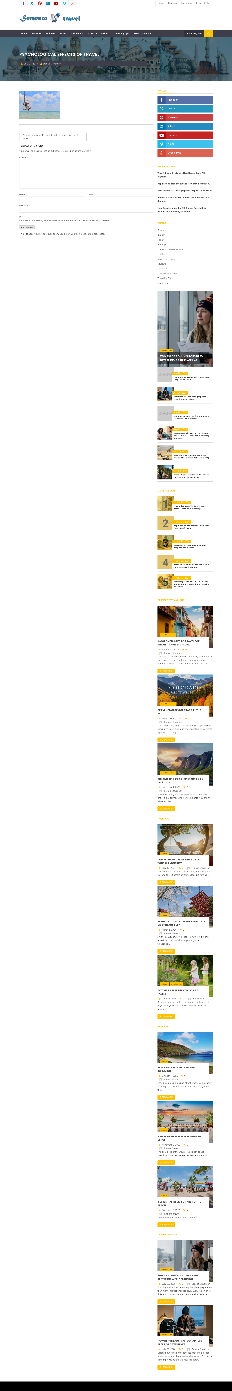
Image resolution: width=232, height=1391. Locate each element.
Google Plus (174, 152)
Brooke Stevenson (52, 63)
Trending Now (195, 33)
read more (166, 671)
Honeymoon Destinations (170, 249)
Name (23, 194)
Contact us (186, 3)
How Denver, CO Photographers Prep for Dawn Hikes (184, 190)
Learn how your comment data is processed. (82, 234)
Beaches (36, 33)
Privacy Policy (203, 3)
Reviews (161, 264)
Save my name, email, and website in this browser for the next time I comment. (64, 221)
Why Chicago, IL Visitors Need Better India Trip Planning (181, 175)
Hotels (63, 33)
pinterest (173, 117)
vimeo (171, 143)
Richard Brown (171, 1214)
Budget (161, 235)
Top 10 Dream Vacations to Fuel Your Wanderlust (179, 861)
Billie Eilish (198, 998)
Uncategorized (164, 283)
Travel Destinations (98, 33)
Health (160, 240)
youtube (172, 135)
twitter (171, 108)
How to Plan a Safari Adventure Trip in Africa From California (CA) (191, 456)
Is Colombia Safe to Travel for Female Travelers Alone (178, 642)
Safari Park (77, 33)
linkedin (172, 126)
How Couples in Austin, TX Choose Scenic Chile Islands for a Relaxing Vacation (182, 210)
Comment (25, 157)
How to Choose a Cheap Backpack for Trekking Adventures (191, 476)
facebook (173, 99)
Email (92, 194)
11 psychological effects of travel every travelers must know (50, 137)
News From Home (142, 33)
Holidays (50, 33)
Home (161, 3)
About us (172, 3)
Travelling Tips (121, 33)
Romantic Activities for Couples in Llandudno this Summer (183, 199)
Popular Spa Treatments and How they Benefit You (183, 183)
